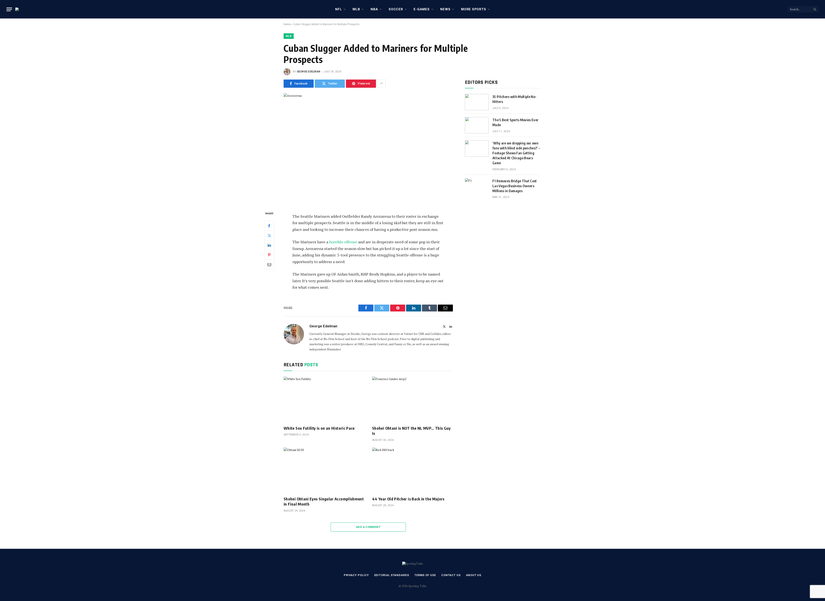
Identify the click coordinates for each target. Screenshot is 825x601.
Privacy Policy (356, 575)
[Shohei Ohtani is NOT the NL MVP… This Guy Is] (412, 399)
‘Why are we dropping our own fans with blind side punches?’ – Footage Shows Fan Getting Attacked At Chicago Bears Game (516, 153)
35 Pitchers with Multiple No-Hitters (514, 99)
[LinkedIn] (269, 245)
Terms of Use (425, 575)
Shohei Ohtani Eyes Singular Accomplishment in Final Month (324, 501)
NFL (338, 9)
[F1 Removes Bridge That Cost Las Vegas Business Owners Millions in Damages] (477, 186)
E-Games (421, 9)
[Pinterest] (269, 255)
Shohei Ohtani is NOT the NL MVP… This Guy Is (411, 431)
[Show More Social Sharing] (381, 84)
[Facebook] (269, 226)
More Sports (473, 9)
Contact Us (451, 575)
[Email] (269, 264)
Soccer (396, 9)
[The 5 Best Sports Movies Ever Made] (477, 125)
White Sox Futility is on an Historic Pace (319, 428)
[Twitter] (269, 235)
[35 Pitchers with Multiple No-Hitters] (477, 102)
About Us (473, 575)
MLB (356, 9)
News (445, 9)
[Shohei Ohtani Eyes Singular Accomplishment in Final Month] (324, 470)
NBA (374, 9)
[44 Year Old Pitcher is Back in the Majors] (412, 470)
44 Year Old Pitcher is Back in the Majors (408, 498)
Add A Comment (368, 527)
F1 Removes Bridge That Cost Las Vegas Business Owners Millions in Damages (514, 186)
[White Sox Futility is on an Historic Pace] (324, 399)
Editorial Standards (391, 575)
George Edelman (308, 71)
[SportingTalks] (19, 9)
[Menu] (9, 9)
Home (287, 24)
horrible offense (343, 241)
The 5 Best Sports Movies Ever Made (515, 122)
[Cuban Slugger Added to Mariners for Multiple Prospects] (368, 148)
